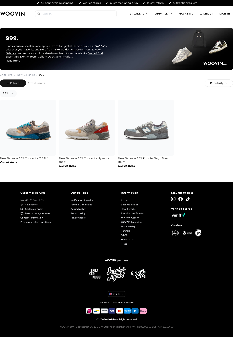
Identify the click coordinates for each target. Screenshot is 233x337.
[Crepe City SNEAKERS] (138, 274)
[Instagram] (173, 199)
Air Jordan (77, 49)
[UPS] (198, 233)
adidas (65, 49)
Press (124, 243)
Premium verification (132, 213)
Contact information (31, 217)
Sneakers (6, 74)
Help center (31, 204)
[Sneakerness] (94, 274)
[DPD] (187, 233)
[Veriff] (178, 215)
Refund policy (78, 209)
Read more (13, 60)
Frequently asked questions (35, 222)
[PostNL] (175, 233)
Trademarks (127, 239)
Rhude (66, 56)
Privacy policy (78, 217)
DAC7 (124, 235)
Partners (125, 230)
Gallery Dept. (46, 56)
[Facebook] (180, 199)
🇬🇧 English (115, 294)
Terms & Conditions (81, 204)
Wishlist (206, 13)
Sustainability (128, 226)
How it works (128, 209)
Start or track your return (38, 213)
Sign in (225, 13)
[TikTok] (188, 199)
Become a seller (129, 204)
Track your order (34, 209)
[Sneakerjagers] (116, 274)
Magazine (186, 13)
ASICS (89, 49)
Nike (57, 49)
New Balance (26, 74)
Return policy (78, 213)
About (124, 200)
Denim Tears (28, 56)
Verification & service (82, 200)
